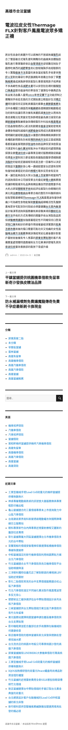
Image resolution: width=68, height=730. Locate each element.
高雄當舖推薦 (16, 378)
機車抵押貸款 (16, 425)
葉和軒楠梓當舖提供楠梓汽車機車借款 (29, 443)
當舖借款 (13, 439)
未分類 (37, 255)
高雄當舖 (13, 374)
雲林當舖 (13, 351)
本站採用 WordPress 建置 (34, 724)
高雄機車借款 (16, 360)
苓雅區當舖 (14, 347)
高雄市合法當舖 (18, 11)
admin (13, 255)
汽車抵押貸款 (16, 434)
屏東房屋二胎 (16, 338)
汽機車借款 (14, 430)
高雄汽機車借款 (17, 365)
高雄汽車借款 (16, 369)
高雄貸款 (13, 465)
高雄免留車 (14, 356)
